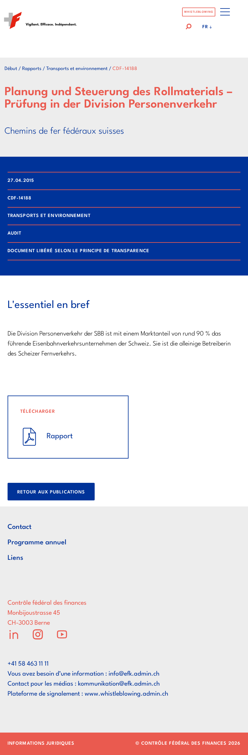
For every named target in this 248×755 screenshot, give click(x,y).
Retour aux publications (51, 492)
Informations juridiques (41, 743)
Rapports (31, 68)
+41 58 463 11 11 (28, 664)
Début (11, 68)
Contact (19, 527)
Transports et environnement (77, 68)
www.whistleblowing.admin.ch (126, 694)
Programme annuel (37, 542)
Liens (15, 558)
